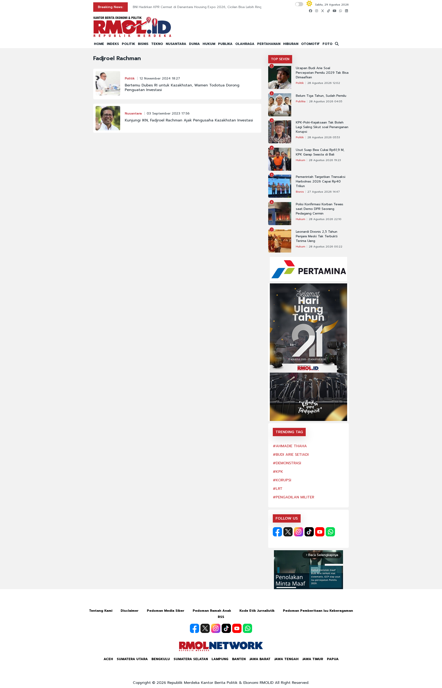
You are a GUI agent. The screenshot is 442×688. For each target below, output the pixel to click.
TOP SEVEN (280, 59)
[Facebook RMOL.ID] (277, 531)
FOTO (327, 43)
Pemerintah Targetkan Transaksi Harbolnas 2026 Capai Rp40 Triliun (320, 181)
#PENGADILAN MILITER (293, 497)
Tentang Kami (100, 610)
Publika (300, 101)
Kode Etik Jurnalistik (257, 610)
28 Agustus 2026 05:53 (323, 137)
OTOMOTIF (310, 43)
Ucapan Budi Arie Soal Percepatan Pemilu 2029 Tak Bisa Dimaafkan (322, 73)
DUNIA (194, 43)
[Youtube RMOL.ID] (319, 531)
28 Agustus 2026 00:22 (325, 246)
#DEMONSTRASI (287, 463)
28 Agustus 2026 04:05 (325, 101)
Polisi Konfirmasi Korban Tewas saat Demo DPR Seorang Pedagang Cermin (319, 209)
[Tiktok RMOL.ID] (309, 531)
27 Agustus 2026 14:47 (323, 192)
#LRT (277, 488)
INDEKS (113, 43)
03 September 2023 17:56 (168, 113)
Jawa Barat (259, 659)
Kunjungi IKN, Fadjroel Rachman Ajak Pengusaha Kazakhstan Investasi (189, 120)
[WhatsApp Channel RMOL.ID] (330, 531)
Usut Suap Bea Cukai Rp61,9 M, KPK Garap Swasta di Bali (320, 152)
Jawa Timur (312, 659)
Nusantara (133, 113)
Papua (333, 659)
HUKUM (209, 43)
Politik (130, 78)
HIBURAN (290, 43)
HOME (99, 43)
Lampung (220, 659)
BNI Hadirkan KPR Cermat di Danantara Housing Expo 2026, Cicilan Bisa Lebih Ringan (199, 7)
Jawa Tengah (286, 659)
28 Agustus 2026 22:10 (325, 219)
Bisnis (300, 192)
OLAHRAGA (244, 43)
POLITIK (128, 43)
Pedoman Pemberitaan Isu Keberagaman (318, 610)
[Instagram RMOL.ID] (298, 531)
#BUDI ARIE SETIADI (291, 454)
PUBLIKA (225, 43)
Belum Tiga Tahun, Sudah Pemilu (321, 96)
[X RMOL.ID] (288, 531)
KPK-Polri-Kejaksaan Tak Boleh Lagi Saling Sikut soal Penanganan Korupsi (322, 127)
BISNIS (143, 43)
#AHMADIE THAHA (290, 446)
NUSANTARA (176, 43)
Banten (239, 659)
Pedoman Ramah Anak (212, 610)
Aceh (108, 659)
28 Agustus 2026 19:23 (325, 160)
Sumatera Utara (132, 659)
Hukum (300, 160)
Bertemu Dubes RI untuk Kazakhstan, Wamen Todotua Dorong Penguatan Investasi (182, 87)
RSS (221, 616)
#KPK (278, 471)
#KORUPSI (282, 480)
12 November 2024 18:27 (160, 78)
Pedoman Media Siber (165, 610)
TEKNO (157, 43)
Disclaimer (130, 610)
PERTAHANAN (268, 43)
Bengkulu (160, 659)
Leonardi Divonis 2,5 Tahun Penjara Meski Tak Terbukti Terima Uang (316, 236)
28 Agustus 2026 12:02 (323, 83)
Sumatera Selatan (191, 659)
